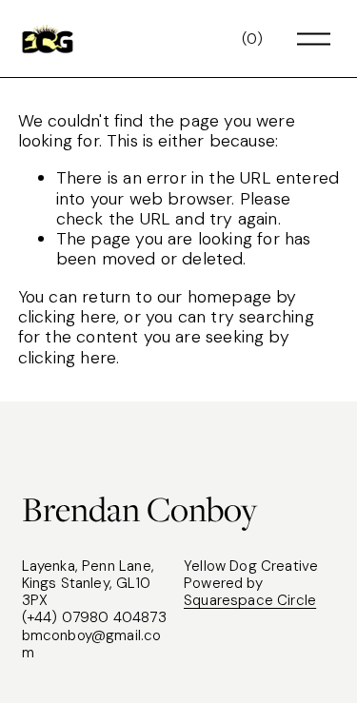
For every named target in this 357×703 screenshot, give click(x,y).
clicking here (67, 316)
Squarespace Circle (250, 600)
